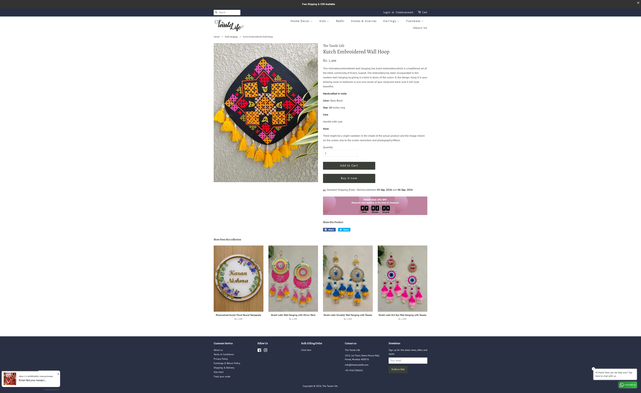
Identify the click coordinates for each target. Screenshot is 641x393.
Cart (424, 12)
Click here (306, 350)
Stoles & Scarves (364, 21)
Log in (386, 12)
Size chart (219, 372)
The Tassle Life (330, 386)
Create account (404, 12)
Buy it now (349, 178)
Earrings (390, 21)
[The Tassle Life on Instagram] (265, 350)
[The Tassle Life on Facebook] (259, 350)
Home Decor (301, 21)
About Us (420, 28)
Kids (323, 21)
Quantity (328, 147)
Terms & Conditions (224, 354)
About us (218, 350)
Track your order (222, 376)
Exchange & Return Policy (227, 363)
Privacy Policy (221, 358)
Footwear (414, 21)
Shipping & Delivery (224, 367)
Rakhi (340, 21)
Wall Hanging (231, 37)
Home (217, 37)
